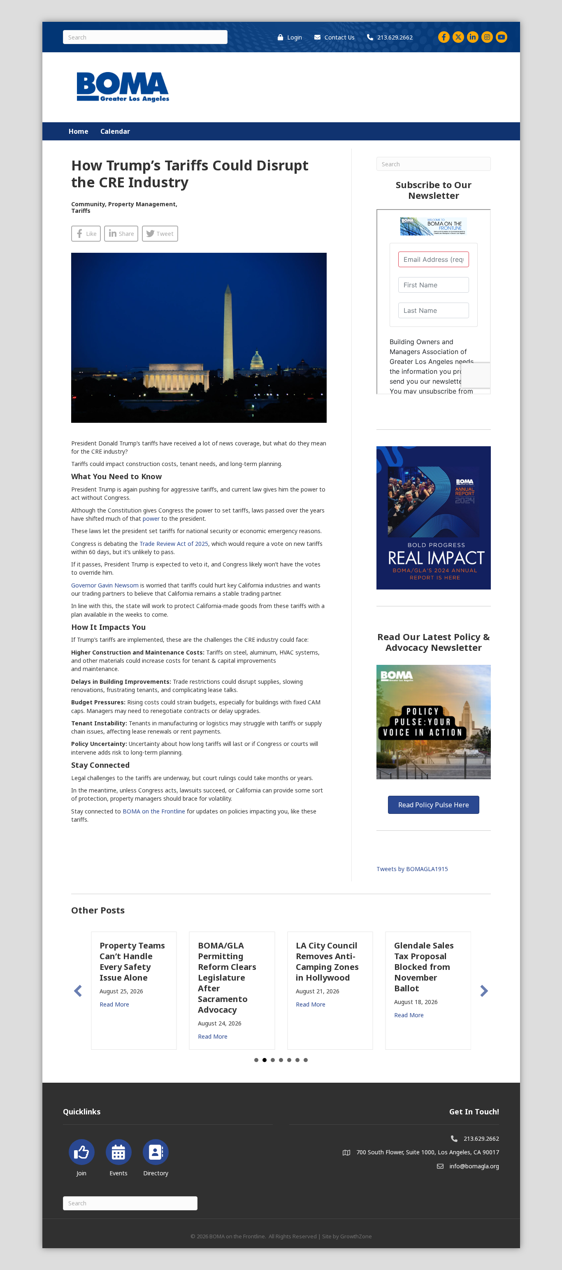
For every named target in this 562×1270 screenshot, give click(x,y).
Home (78, 131)
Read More (114, 1004)
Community (88, 204)
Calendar (115, 131)
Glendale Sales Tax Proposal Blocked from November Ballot (424, 967)
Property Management (142, 204)
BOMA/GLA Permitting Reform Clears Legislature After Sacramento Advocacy (227, 977)
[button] (77, 990)
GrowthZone (356, 1236)
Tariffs (81, 210)
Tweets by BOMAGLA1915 (412, 869)
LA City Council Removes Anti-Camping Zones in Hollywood (327, 961)
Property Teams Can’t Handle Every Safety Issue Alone (132, 961)
